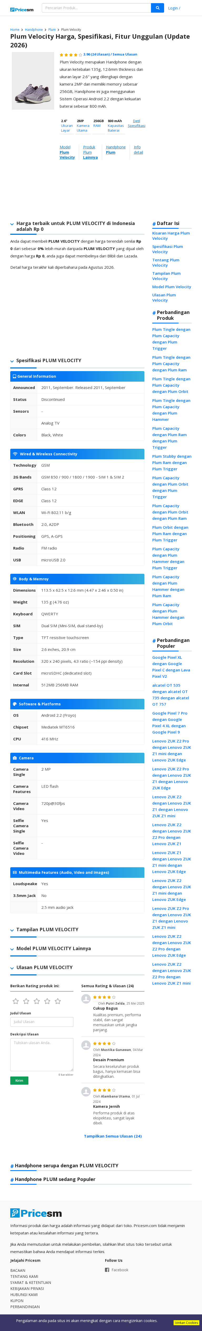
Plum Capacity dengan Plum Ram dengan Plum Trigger (169, 438)
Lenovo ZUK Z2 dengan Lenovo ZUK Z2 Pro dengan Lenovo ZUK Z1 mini (171, 973)
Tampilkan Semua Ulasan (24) (113, 1136)
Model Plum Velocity (171, 286)
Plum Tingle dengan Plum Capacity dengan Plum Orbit (171, 385)
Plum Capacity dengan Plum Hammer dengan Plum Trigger (168, 558)
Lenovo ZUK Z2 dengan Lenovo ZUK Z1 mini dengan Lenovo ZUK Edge (171, 890)
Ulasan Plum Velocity (164, 297)
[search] (157, 8)
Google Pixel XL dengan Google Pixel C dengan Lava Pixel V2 (171, 667)
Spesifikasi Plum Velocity (167, 249)
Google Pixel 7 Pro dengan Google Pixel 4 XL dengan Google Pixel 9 (170, 722)
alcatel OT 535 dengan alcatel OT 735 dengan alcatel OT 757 (170, 694)
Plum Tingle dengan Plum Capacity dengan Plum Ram (171, 363)
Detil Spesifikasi (136, 123)
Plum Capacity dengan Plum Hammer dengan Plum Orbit (168, 614)
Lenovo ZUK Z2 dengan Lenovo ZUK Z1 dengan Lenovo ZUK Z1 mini (171, 806)
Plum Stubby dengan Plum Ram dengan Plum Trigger (171, 462)
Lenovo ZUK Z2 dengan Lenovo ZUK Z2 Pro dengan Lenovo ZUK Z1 (171, 834)
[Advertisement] (171, 133)
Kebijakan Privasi (27, 1288)
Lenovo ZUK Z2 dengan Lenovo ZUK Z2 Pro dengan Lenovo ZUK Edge (171, 946)
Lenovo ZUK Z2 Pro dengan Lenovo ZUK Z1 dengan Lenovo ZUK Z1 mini (171, 918)
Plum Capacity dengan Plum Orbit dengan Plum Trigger (170, 487)
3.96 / (98, 54)
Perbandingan (25, 1306)
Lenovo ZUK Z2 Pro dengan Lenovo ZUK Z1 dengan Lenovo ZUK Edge (171, 778)
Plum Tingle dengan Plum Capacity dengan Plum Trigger (171, 339)
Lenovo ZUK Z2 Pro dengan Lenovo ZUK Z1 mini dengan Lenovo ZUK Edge (171, 750)
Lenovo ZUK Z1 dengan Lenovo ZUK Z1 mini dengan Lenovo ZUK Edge (171, 862)
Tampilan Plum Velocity (166, 276)
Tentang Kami (24, 1276)
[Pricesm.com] (22, 10)
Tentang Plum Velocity (165, 262)
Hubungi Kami (24, 1294)
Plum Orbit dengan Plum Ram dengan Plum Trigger (170, 533)
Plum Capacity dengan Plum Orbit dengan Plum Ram (170, 512)
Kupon (16, 1300)
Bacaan (17, 1270)
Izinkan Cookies (186, 1322)
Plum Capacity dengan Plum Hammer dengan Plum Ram (168, 586)
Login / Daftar (174, 8)
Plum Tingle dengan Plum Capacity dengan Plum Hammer (171, 410)
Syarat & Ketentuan (30, 1282)
